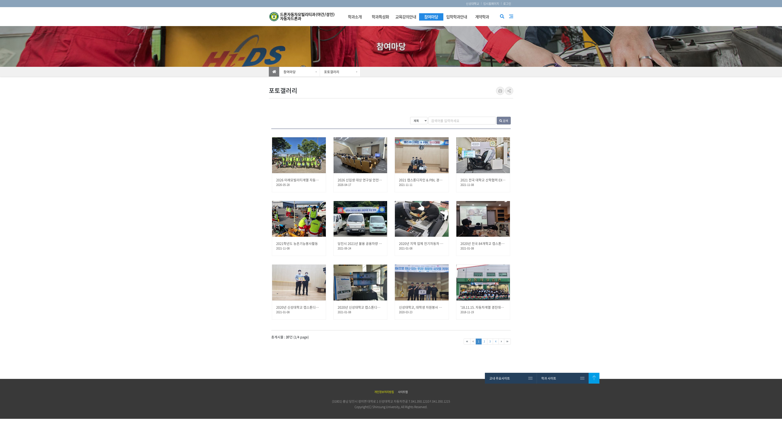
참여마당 (289, 71)
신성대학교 (472, 3)
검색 (501, 16)
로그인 (507, 3)
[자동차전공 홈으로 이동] (304, 17)
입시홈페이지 (491, 3)
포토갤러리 (331, 71)
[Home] (274, 72)
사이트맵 (511, 16)
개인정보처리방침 (384, 392)
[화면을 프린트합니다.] (500, 91)
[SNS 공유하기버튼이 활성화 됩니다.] (509, 91)
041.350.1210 (420, 401)
